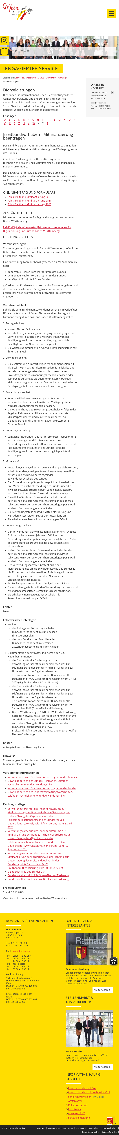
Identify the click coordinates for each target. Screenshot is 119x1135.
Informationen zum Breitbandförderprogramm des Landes (42, 788)
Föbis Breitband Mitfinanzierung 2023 (29, 204)
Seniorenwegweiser (79, 1096)
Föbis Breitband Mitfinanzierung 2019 (29, 197)
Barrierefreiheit (110, 1128)
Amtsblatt (4, 51)
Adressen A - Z (76, 1113)
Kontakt (41, 1128)
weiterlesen (101, 990)
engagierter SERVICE (35, 77)
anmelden (115, 33)
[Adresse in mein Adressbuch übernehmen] (112, 92)
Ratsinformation (77, 1105)
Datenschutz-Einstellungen (60, 1128)
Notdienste (74, 1109)
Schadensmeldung (79, 1117)
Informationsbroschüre (82, 1088)
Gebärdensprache (90, 1132)
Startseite (18, 15)
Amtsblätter (75, 1101)
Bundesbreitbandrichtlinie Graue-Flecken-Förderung (38, 875)
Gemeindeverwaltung (56, 77)
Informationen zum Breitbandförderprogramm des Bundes (42, 777)
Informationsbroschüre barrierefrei (89, 1092)
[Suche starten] (110, 51)
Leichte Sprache (109, 1132)
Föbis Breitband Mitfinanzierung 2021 (29, 200)
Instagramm (4, 40)
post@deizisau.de (98, 102)
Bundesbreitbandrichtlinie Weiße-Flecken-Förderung (38, 879)
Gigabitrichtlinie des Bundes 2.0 (26, 871)
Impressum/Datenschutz (87, 1128)
